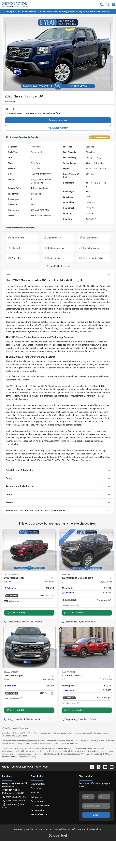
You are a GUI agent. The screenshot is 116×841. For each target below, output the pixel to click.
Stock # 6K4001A (11, 672)
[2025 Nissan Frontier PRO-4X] (29, 550)
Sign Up (96, 815)
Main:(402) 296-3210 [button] (16, 797)
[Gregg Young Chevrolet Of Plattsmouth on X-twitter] (97, 766)
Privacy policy (37, 810)
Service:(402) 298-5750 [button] (13, 806)
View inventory (38, 784)
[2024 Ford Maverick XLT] (86, 647)
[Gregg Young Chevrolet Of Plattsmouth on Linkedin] (110, 766)
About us (35, 792)
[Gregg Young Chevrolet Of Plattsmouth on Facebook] (91, 766)
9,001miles (49, 581)
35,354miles (106, 679)
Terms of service (39, 814)
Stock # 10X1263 (11, 574)
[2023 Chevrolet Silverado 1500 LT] (86, 550)
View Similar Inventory (58, 128)
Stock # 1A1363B (68, 672)
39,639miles (48, 679)
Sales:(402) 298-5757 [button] (16, 800)
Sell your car (37, 797)
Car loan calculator (40, 805)
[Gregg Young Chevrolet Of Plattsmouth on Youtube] (104, 766)
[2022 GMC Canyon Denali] (29, 647)
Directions (36, 788)
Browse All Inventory (58, 120)
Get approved (37, 801)
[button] (102, 4)
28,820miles (106, 581)
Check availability (17, 612)
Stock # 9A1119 (68, 574)
